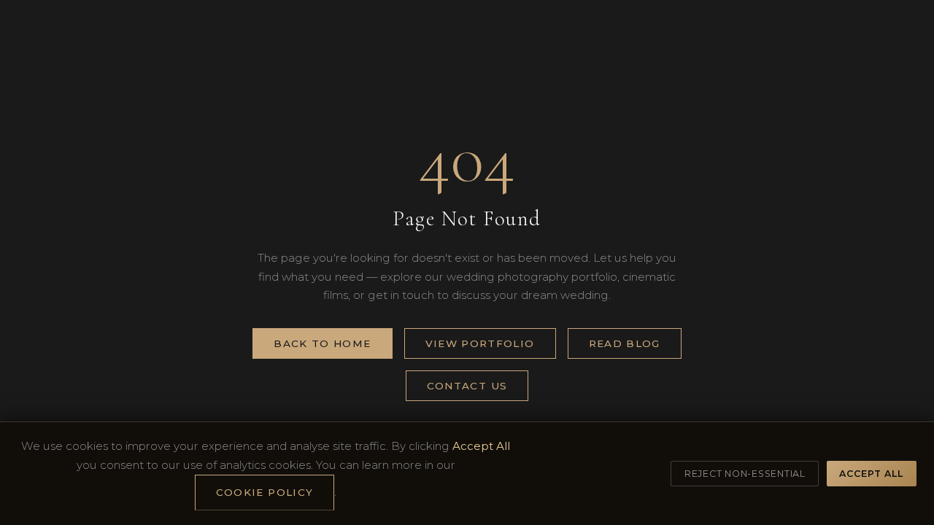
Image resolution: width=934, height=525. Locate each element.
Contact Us (467, 386)
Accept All (871, 473)
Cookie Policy (265, 492)
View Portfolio (480, 343)
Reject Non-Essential (745, 473)
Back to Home (322, 343)
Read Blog (624, 343)
